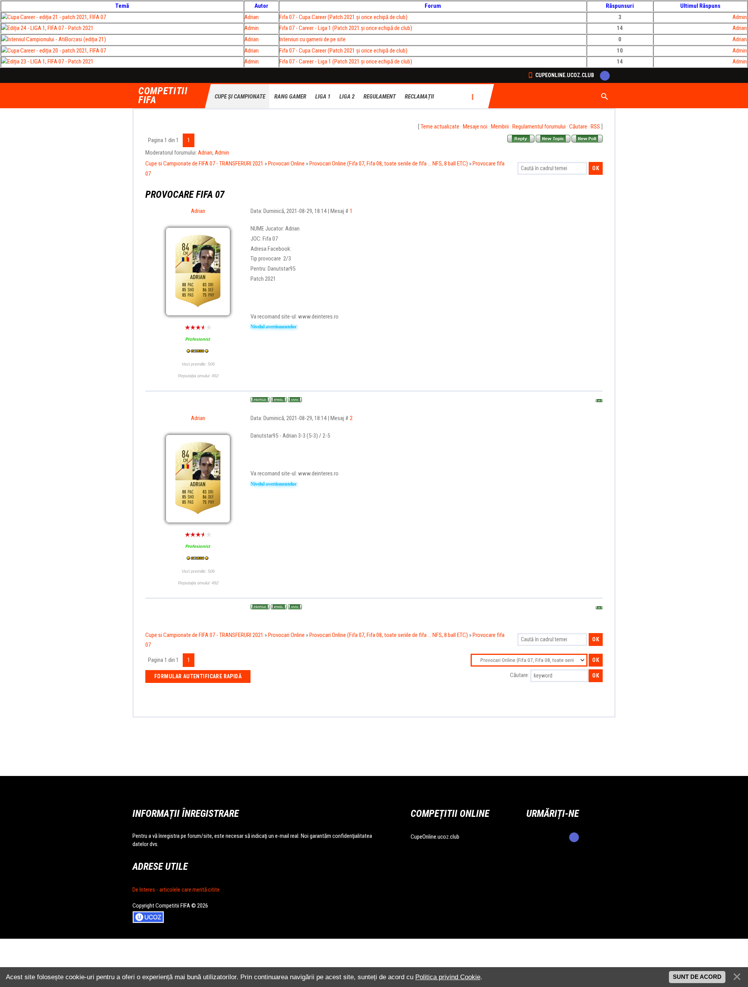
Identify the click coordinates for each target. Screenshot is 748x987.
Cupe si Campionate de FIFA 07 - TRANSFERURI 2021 (204, 163)
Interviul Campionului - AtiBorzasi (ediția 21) (56, 39)
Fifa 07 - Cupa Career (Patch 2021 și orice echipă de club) (343, 17)
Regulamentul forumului (539, 126)
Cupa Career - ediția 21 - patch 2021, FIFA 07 (56, 17)
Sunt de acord (697, 977)
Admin (739, 17)
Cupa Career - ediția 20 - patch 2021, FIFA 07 (56, 50)
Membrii (500, 126)
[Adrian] (198, 252)
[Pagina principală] (295, 399)
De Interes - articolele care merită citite (176, 889)
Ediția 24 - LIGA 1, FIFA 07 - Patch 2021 (50, 28)
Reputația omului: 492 (198, 375)
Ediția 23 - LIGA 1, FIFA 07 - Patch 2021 (50, 61)
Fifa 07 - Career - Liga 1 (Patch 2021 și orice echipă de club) (345, 28)
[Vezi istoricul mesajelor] (198, 351)
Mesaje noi (475, 126)
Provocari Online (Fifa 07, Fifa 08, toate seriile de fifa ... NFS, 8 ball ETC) (388, 163)
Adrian (251, 17)
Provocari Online (286, 163)
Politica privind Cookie (447, 976)
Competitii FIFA (163, 96)
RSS (595, 126)
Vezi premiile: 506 (198, 364)
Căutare (578, 126)
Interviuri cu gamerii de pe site (312, 39)
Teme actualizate (440, 126)
